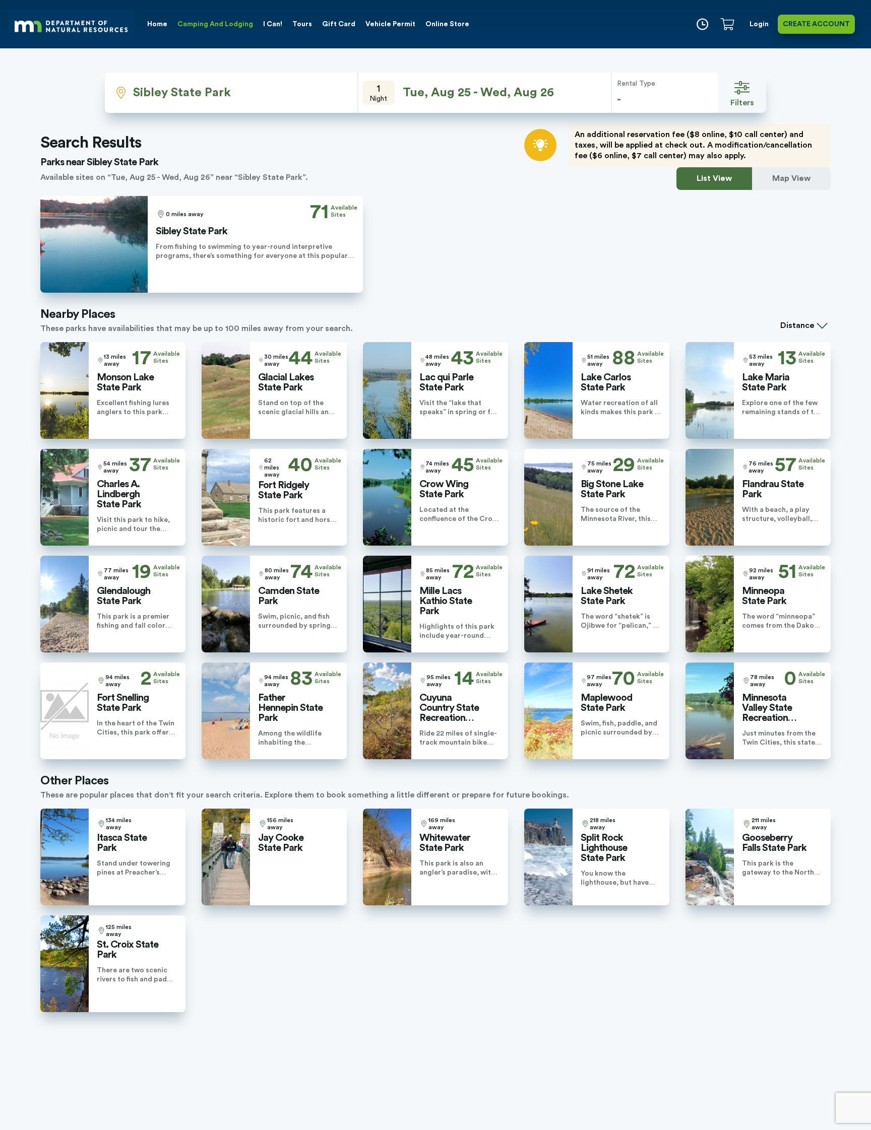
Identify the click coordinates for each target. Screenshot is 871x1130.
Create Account (816, 24)
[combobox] (231, 93)
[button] (484, 93)
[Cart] (729, 24)
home (157, 24)
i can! (272, 24)
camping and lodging (215, 24)
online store (447, 24)
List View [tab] (714, 178)
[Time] (702, 24)
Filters (742, 103)
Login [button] (759, 24)
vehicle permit (390, 24)
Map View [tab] (791, 178)
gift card (338, 24)
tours (302, 24)
